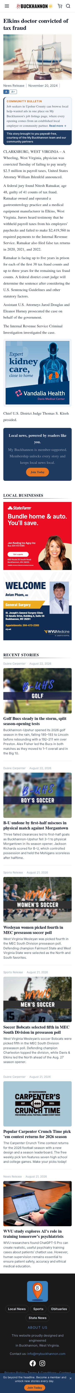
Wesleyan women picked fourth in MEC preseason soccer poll (33, 929)
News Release (12, 1176)
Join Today (34, 1387)
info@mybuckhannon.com (46, 1354)
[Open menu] (6, 6)
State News (37, 1318)
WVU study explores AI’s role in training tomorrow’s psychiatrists (33, 1233)
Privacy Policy (14, 1373)
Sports (38, 1309)
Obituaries (59, 1309)
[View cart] (60, 6)
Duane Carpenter (14, 663)
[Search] (68, 6)
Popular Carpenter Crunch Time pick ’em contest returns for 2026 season (37, 1134)
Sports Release (13, 872)
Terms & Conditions (42, 1373)
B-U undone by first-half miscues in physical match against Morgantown (35, 825)
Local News (17, 1309)
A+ (13, 91)
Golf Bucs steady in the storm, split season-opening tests (34, 721)
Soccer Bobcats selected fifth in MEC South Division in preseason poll (36, 1029)
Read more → (57, 125)
